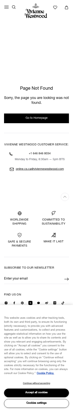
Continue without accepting (36, 383)
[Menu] (6, 7)
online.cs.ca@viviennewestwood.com (40, 169)
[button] (66, 7)
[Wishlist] (56, 7)
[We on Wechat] (38, 303)
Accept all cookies (36, 392)
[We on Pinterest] (22, 303)
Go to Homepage (37, 118)
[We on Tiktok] (62, 303)
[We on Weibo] (46, 303)
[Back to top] (36, 197)
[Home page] (36, 10)
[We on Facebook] (14, 303)
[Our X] (30, 303)
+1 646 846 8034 (40, 153)
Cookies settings (36, 403)
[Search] (13, 7)
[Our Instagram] (6, 303)
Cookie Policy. (45, 373)
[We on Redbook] (54, 303)
